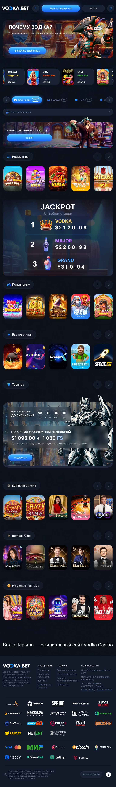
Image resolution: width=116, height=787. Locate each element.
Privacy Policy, (88, 689)
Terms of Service (104, 689)
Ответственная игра (67, 674)
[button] (6, 99)
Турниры (42, 680)
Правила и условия (66, 670)
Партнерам (62, 684)
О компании (44, 670)
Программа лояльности (44, 675)
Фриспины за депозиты (44, 686)
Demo (13, 193)
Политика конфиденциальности (67, 679)
